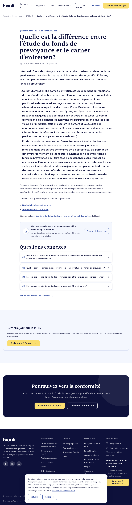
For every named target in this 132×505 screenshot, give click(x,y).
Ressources (63, 5)
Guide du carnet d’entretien (35, 209)
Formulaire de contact (119, 448)
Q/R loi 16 (29, 16)
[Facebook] (5, 463)
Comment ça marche (46, 452)
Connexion (96, 5)
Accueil (6, 16)
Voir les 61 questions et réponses (35, 295)
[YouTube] (19, 463)
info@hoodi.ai (115, 444)
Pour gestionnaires (71, 448)
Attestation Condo (71, 452)
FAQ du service (47, 462)
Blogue (87, 466)
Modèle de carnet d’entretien (91, 461)
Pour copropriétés (70, 444)
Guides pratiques (91, 455)
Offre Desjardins (48, 471)
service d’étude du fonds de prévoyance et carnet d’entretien (61, 216)
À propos (78, 6)
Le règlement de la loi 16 (92, 445)
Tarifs (51, 5)
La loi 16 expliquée (92, 451)
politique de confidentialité (63, 490)
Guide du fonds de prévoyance (36, 205)
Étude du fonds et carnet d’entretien (49, 445)
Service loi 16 (24, 6)
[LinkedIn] (12, 463)
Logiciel (39, 5)
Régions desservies (49, 458)
